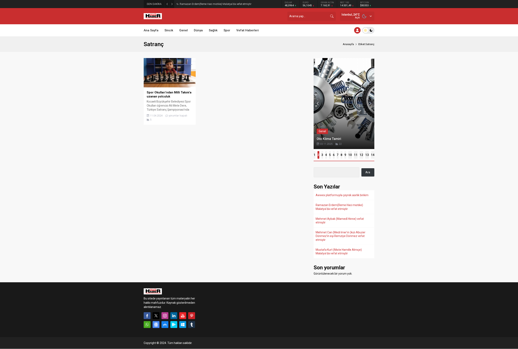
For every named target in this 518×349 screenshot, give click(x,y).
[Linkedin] (173, 315)
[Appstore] (164, 324)
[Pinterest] (191, 315)
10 (350, 155)
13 (367, 155)
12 (361, 155)
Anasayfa (348, 44)
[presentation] (318, 103)
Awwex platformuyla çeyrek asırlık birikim (342, 195)
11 (356, 155)
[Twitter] (156, 315)
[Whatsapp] (147, 324)
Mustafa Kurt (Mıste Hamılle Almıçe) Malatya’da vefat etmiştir (339, 251)
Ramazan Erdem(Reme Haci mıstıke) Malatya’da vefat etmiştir (216, 3)
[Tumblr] (191, 324)
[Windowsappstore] (182, 324)
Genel (322, 131)
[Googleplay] (173, 324)
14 (373, 155)
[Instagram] (164, 315)
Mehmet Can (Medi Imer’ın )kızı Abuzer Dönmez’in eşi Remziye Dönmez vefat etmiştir (340, 236)
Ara (367, 172)
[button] (314, 155)
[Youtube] (182, 315)
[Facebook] (147, 315)
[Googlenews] (156, 324)
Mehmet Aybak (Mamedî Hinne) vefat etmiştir (340, 220)
